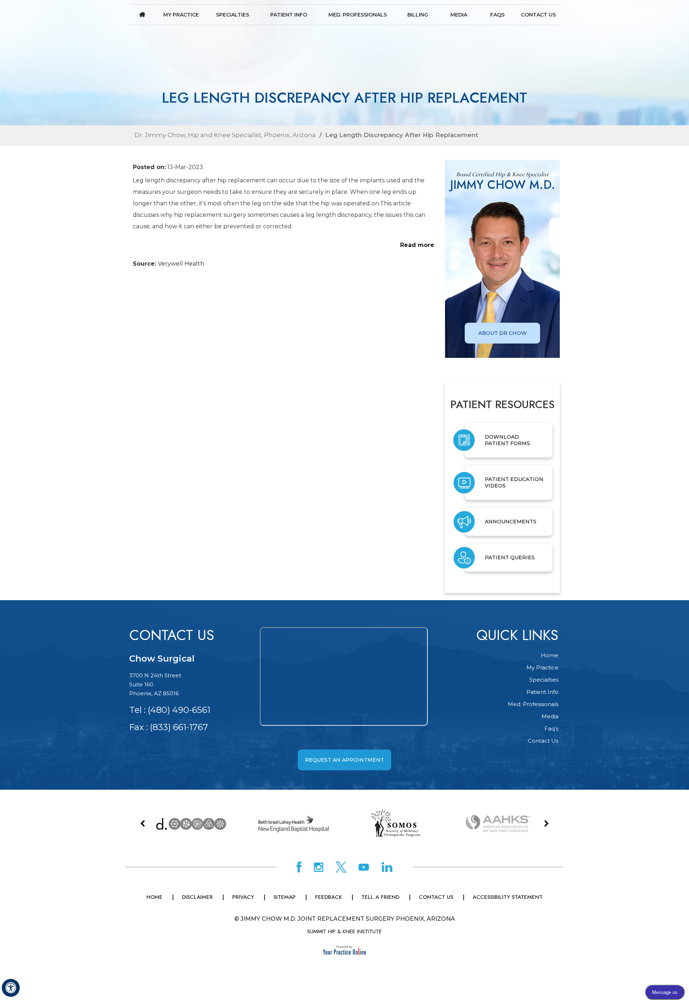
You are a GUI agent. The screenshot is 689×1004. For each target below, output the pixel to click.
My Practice (181, 14)
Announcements (510, 521)
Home (142, 15)
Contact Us (538, 14)
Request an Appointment (344, 760)
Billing (417, 14)
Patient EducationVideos (514, 482)
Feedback (328, 897)
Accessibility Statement (508, 897)
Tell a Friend (380, 897)
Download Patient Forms (507, 440)
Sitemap (284, 897)
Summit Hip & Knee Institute (344, 931)
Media (458, 14)
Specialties (232, 14)
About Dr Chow (502, 333)
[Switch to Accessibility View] (11, 988)
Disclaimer (197, 897)
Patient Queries (510, 557)
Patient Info (288, 14)
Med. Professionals (357, 14)
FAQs (497, 14)
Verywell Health (181, 263)
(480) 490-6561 (179, 710)
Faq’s (551, 728)
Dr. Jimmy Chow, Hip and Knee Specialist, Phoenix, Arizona (225, 135)
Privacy (243, 897)
